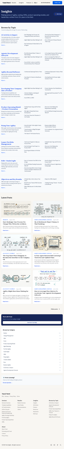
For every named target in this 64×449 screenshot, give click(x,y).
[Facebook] (57, 445)
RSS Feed (59, 14)
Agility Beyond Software (10, 72)
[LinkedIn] (51, 445)
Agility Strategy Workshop (8, 415)
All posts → (3, 45)
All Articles (35, 405)
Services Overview (6, 403)
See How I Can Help (32, 322)
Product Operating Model (8, 419)
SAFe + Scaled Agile (8, 161)
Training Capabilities (6, 405)
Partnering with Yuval (7, 431)
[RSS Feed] (35, 2)
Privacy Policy (13, 396)
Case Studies (21, 405)
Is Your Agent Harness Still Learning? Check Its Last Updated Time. (47, 256)
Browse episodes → (7, 382)
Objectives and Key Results (11, 179)
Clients (19, 409)
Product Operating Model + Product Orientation (11, 108)
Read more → (6, 230)
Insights (21, 2)
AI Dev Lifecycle (5, 409)
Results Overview (22, 403)
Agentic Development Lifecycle (9, 54)
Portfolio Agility (5, 417)
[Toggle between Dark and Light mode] (32, 2)
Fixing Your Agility (8, 126)
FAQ (3, 396)
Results (14, 2)
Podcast (28, 2)
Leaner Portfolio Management (7, 143)
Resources (35, 409)
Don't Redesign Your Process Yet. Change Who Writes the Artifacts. (14, 223)
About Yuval (4, 429)
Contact (4, 433)
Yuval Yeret (6, 394)
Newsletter (36, 411)
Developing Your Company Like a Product (11, 89)
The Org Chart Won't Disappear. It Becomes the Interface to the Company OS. (16, 257)
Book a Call (57, 2)
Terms (18, 396)
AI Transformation (6, 407)
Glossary (7, 396)
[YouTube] (54, 445)
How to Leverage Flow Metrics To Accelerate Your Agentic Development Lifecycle (47, 293)
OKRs (3, 422)
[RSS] (60, 445)
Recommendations (22, 407)
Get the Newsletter (45, 2)
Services (6, 2)
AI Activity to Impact (9, 35)
